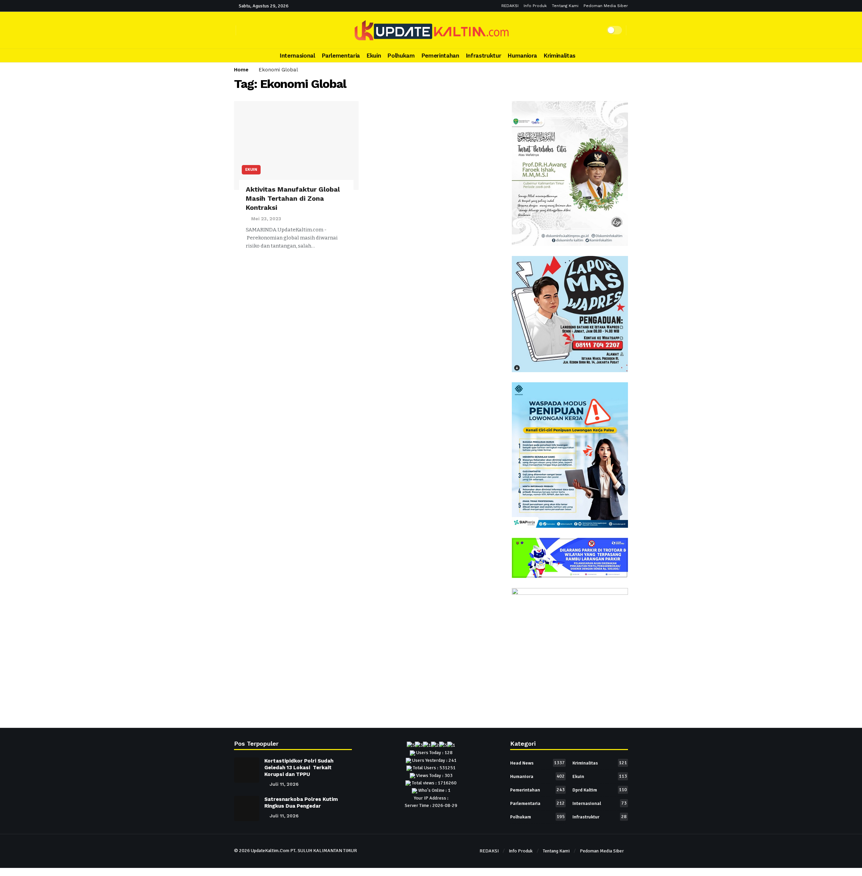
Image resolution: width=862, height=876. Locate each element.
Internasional (599, 803)
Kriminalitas (599, 763)
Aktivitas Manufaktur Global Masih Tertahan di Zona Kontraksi (293, 198)
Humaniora (537, 776)
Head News (537, 763)
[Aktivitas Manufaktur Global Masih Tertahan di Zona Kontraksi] (296, 145)
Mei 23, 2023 (266, 218)
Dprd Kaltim (599, 790)
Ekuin (251, 169)
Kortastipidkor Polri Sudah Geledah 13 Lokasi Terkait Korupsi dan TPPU (298, 767)
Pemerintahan (537, 790)
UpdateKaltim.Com (270, 850)
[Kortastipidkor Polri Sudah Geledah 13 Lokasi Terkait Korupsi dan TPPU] (246, 770)
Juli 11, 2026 (284, 784)
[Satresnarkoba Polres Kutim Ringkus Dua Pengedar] (246, 808)
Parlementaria (537, 803)
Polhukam (537, 817)
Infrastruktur (599, 817)
